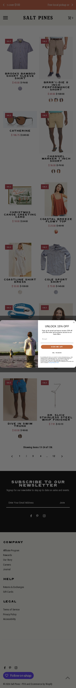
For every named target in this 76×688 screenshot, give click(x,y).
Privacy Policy (52, 362)
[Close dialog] (74, 322)
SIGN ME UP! (57, 347)
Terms (57, 362)
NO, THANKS (57, 353)
